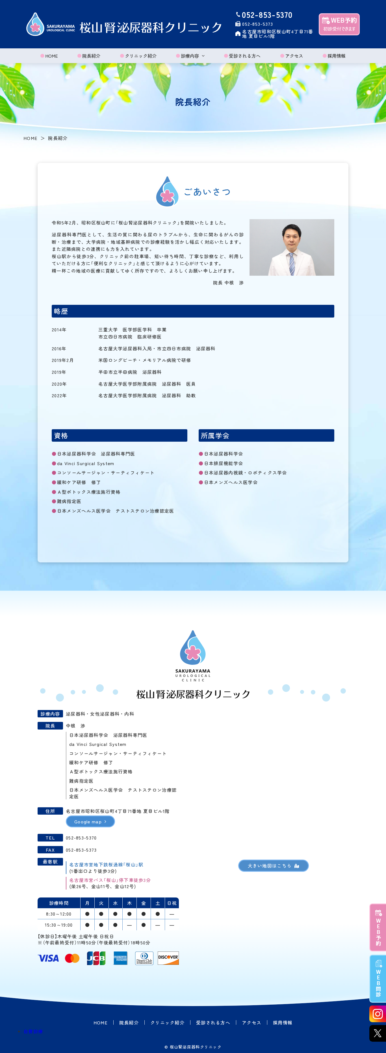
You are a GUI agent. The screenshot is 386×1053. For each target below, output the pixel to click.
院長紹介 (91, 55)
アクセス (294, 55)
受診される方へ (245, 55)
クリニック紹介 (141, 55)
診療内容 (190, 55)
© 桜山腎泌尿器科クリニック (193, 1047)
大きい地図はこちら (270, 865)
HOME (51, 55)
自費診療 (33, 1031)
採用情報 (337, 55)
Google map (88, 821)
